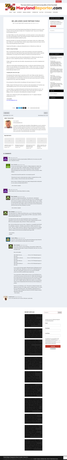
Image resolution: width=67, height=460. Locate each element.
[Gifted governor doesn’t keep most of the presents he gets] (31, 141)
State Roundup (48, 12)
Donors (6, 320)
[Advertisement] (58, 40)
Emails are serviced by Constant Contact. (50, 343)
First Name (47, 328)
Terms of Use (25, 457)
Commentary (35, 12)
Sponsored (55, 12)
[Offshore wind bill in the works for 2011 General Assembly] (42, 141)
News (14, 12)
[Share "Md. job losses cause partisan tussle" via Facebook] (17, 108)
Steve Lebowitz (14, 196)
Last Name (47, 333)
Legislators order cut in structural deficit (8, 146)
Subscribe (53, 346)
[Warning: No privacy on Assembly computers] (20, 141)
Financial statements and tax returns (11, 317)
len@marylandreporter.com (17, 122)
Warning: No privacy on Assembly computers (19, 146)
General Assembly (27, 12)
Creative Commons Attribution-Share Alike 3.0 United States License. (45, 458)
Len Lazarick (16, 23)
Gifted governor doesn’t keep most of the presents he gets (30, 146)
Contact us (7, 327)
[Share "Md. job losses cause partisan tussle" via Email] (23, 108)
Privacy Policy (7, 325)
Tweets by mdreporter (53, 93)
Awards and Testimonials (9, 315)
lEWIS (51, 56)
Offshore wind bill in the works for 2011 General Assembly (41, 146)
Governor (19, 12)
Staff (6, 312)
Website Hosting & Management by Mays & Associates (13, 457)
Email (46, 323)
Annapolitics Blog (27, 23)
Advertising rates (8, 322)
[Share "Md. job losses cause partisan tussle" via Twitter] (19, 108)
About (10, 12)
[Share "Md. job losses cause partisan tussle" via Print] (25, 108)
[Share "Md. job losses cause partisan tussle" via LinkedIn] (21, 108)
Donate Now (53, 26)
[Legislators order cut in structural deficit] (9, 141)
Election (41, 12)
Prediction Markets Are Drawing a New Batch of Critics (56, 58)
